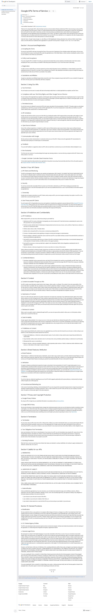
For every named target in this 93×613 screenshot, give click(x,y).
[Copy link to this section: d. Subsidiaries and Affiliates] (38, 75)
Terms (20, 610)
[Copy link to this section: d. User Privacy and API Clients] (40, 200)
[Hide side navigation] (15, 610)
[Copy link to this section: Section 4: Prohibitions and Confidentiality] (51, 212)
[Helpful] (81, 8)
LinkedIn (45, 591)
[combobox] (70, 1)
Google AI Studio (71, 591)
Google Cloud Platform (54, 605)
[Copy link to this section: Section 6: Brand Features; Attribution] (48, 350)
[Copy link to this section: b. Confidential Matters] (35, 258)
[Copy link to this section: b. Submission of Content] (37, 294)
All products (70, 605)
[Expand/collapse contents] (28, 15)
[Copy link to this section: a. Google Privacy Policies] (37, 398)
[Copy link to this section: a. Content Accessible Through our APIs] (45, 282)
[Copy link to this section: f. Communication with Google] (40, 136)
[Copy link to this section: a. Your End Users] (32, 88)
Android (69, 585)
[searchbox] (8, 6)
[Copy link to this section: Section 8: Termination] (37, 417)
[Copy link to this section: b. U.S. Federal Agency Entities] (40, 523)
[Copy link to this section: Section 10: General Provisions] (43, 506)
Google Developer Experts (24, 589)
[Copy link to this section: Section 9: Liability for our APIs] (43, 449)
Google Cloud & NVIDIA (23, 593)
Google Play (70, 597)
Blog (44, 585)
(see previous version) (41, 26)
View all (69, 600)
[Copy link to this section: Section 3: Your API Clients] (40, 167)
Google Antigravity (72, 593)
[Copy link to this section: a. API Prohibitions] (32, 216)
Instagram (45, 589)
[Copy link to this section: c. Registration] (30, 66)
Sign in (90, 1)
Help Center (74, 412)
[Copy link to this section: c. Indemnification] (32, 488)
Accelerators (21, 591)
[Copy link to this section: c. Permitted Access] (34, 103)
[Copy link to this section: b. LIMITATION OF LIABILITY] (38, 469)
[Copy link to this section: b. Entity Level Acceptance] (38, 58)
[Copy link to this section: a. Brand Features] (32, 353)
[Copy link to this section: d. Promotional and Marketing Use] (42, 384)
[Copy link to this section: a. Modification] (31, 509)
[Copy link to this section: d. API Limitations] (32, 113)
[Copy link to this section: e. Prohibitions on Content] (37, 328)
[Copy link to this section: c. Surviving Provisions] (35, 440)
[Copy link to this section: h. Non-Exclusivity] (32, 150)
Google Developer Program (24, 585)
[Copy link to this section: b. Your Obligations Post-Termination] (43, 429)
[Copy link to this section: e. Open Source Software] (37, 125)
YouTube (45, 595)
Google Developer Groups (24, 587)
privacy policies (60, 401)
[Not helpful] (83, 8)
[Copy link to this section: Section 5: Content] (35, 278)
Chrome (69, 587)
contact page (25, 544)
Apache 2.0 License (79, 576)
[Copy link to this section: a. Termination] (30, 420)
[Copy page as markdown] (53, 11)
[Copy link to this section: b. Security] (28, 183)
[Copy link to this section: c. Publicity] (28, 376)
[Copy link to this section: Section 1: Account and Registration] (47, 45)
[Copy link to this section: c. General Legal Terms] (36, 531)
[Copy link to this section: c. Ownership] (30, 193)
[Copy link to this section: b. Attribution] (30, 362)
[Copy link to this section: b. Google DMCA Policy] (36, 405)
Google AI (64, 605)
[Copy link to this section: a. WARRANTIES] (31, 453)
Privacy (23, 610)
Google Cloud (70, 595)
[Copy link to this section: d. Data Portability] (33, 317)
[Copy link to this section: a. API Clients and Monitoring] (39, 171)
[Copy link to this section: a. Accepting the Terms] (36, 49)
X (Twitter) (45, 593)
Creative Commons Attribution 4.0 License (52, 576)
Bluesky (44, 587)
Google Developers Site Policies (30, 578)
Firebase (70, 589)
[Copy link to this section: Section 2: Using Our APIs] (39, 84)
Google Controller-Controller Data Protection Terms (34, 162)
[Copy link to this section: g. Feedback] (29, 144)
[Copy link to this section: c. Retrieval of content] (35, 309)
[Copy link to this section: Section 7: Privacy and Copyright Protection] (52, 395)
